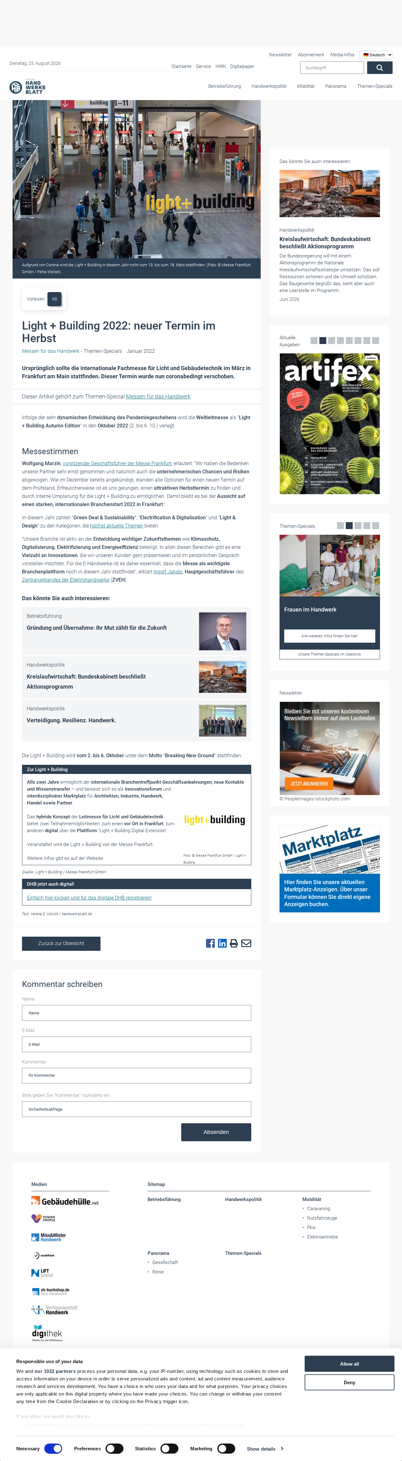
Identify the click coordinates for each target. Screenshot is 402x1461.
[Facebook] (209, 943)
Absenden (216, 1132)
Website (94, 858)
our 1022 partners (55, 1371)
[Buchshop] (70, 1291)
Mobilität (306, 86)
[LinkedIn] (221, 943)
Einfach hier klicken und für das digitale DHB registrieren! (89, 898)
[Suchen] (380, 67)
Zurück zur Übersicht (61, 943)
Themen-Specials (375, 86)
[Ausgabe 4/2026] (330, 423)
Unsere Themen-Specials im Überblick (329, 654)
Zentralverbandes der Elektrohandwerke (65, 580)
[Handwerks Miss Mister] (70, 1237)
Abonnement (311, 55)
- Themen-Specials (72, 351)
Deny (349, 1382)
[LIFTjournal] (70, 1273)
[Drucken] (232, 943)
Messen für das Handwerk (158, 396)
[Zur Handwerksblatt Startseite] (27, 86)
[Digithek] (70, 1333)
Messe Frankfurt (136, 844)
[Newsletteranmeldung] (330, 748)
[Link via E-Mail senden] (244, 943)
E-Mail (28, 1030)
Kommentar (34, 1062)
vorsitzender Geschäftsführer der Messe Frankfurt (117, 463)
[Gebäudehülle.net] (70, 1200)
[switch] (114, 1448)
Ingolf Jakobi (168, 572)
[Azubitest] (70, 1255)
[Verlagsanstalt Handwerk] (70, 1310)
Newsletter (280, 55)
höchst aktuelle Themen (116, 526)
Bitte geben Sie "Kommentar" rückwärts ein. (66, 1095)
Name (28, 999)
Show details (261, 1448)
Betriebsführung (224, 86)
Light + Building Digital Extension (132, 830)
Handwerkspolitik (269, 86)
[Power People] (70, 1218)
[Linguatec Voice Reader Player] (54, 299)
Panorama (335, 86)
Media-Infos (342, 55)
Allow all (349, 1364)
